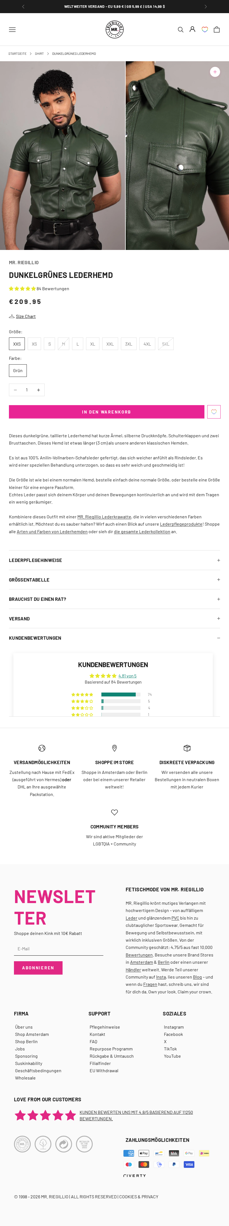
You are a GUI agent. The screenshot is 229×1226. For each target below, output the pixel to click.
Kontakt (97, 1034)
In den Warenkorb (106, 411)
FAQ (93, 1041)
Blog (197, 976)
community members (114, 826)
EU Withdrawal (104, 1070)
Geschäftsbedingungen (38, 1070)
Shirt (39, 53)
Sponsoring (26, 1056)
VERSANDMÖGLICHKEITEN (42, 762)
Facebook (173, 1034)
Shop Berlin (26, 1041)
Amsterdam (141, 962)
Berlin (164, 962)
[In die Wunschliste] (214, 412)
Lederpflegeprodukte (181, 523)
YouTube (172, 1056)
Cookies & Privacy (138, 1196)
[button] (23, 288)
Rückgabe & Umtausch (112, 1056)
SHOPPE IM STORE (114, 762)
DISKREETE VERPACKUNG (114, 6)
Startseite (17, 53)
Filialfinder (100, 1063)
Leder (131, 917)
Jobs (20, 1048)
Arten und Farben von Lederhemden (52, 531)
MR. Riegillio (24, 262)
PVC (175, 917)
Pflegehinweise (105, 1026)
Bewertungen (139, 954)
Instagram (174, 1026)
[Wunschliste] (205, 29)
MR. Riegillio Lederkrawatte (104, 516)
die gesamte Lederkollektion (142, 531)
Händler (133, 969)
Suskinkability (28, 1063)
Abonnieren (38, 967)
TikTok (170, 1048)
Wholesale (25, 1077)
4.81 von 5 (127, 675)
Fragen (150, 984)
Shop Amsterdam (32, 1034)
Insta (161, 976)
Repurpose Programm (111, 1048)
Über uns (24, 1026)
